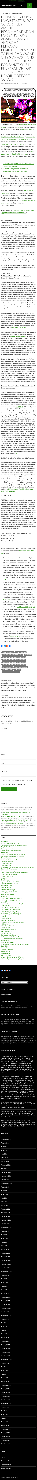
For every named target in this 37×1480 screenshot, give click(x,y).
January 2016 (5, 1389)
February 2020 (5, 1209)
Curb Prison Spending (8, 871)
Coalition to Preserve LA (9, 869)
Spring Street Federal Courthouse (13, 144)
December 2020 (6, 1172)
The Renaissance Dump (8, 935)
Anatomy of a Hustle (7, 849)
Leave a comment (22, 83)
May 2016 (4, 1374)
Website (4, 772)
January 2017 (5, 1345)
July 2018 (4, 1279)
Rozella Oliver (7, 669)
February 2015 (5, 1429)
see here (19, 127)
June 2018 (4, 1282)
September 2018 (6, 1271)
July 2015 (4, 1411)
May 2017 (4, 1330)
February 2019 (5, 1253)
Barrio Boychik (6, 852)
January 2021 (5, 1168)
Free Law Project (6, 885)
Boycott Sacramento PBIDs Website (12, 856)
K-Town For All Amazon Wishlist (12, 824)
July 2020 (4, 1191)
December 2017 (6, 1304)
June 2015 (4, 1414)
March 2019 (5, 1249)
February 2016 (5, 1385)
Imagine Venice (6, 887)
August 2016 (5, 1363)
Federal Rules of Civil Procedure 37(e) (14, 664)
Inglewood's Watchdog (8, 889)
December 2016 (6, 1348)
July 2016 (4, 1367)
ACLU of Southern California (10, 843)
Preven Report (5, 927)
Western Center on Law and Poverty (12, 957)
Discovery (28, 654)
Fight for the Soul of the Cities (10, 882)
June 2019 (4, 1238)
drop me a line (14, 1044)
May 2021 (4, 1154)
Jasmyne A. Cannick (7, 894)
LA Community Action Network (11, 911)
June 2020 (4, 1194)
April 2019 (4, 1246)
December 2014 (6, 1436)
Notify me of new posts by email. (14, 784)
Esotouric (4, 878)
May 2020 (4, 1198)
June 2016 (4, 1370)
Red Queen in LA (6, 931)
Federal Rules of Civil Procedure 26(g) (14, 662)
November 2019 (6, 1220)
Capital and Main (6, 865)
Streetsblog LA (5, 951)
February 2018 (5, 1297)
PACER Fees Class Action (9, 926)
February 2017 (5, 1341)
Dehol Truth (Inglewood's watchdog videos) (14, 872)
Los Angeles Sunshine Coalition (11, 915)
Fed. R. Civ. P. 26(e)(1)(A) (19, 327)
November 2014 (6, 1440)
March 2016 (5, 1381)
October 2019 (5, 1224)
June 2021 (4, 1150)
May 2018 (4, 1286)
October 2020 (5, 1179)
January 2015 (5, 1433)
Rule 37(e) (6, 599)
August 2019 (5, 1231)
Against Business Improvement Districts (14, 845)
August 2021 (5, 1143)
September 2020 (6, 1183)
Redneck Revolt (6, 933)
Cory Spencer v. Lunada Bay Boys (12, 13)
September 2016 (6, 1359)
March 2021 (5, 1161)
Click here (4, 1006)
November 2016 (6, 1352)
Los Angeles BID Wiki (10, 1036)
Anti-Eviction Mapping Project (11, 850)
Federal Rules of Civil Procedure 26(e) (14, 659)
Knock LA (4, 896)
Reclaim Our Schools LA (8, 929)
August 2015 (5, 1407)
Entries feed (5, 1461)
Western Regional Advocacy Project (12, 959)
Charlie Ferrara (21, 652)
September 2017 (6, 1315)
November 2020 (6, 1176)
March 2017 (5, 1337)
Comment (5, 728)
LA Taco (3, 916)
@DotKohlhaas (6, 994)
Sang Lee (17, 669)
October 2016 (5, 1356)
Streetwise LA (5, 953)
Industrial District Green (9, 891)
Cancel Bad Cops (6, 863)
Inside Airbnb (5, 893)
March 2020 (5, 1205)
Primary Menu (34, 5)
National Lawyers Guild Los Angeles (12, 922)
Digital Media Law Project (9, 874)
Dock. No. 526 (15, 636)
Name (3, 754)
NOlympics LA (5, 924)
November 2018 (6, 1264)
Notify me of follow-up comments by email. (18, 780)
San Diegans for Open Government (12, 939)
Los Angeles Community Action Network (15, 820)
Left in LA (4, 902)
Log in (3, 1457)
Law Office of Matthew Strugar (11, 900)
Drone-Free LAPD (7, 876)
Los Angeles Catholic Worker (11, 816)
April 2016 (4, 1378)
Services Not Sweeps (7, 942)
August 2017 (5, 1319)
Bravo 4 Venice (6, 858)
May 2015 (4, 1418)
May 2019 (4, 1242)
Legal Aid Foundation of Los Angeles (12, 904)
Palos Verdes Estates (21, 667)
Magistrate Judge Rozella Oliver (12, 137)
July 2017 (4, 1323)
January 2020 (5, 1213)
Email (3, 763)
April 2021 (4, 1157)
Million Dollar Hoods (8, 920)
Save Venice (5, 940)
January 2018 (5, 1301)
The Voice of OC (6, 955)
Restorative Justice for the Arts (11, 937)
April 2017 (4, 1334)
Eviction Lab (5, 880)
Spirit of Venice (6, 948)
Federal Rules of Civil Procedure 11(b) (14, 657)
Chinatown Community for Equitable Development (17, 867)
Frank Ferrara (7, 667)
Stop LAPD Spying (7, 950)
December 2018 (6, 1260)
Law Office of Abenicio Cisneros (11, 898)
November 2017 (6, 1308)
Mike (14, 83)
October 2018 (5, 1268)
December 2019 (6, 1216)
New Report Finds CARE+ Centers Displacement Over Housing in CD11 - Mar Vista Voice (18, 1057)
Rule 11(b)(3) (19, 407)
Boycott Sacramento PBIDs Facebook (13, 854)
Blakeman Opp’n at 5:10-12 (18, 336)
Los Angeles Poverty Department (11, 913)
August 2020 (5, 1187)
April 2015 (4, 1422)
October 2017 (5, 1312)
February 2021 (5, 1165)
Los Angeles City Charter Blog (10, 909)
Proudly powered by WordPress (9, 1477)
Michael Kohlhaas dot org (11, 5)
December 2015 (6, 1392)
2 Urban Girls (5, 841)
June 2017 (4, 1326)
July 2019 (4, 1235)
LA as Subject (5, 905)
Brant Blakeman (8, 652)
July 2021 (4, 1146)
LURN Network (6, 918)
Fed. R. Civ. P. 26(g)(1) (24, 607)
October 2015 (5, 1400)
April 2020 (4, 1202)
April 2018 (4, 1290)
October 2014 (5, 1444)
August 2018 (5, 1275)
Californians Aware (7, 861)
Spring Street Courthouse (11, 672)
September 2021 (6, 1139)
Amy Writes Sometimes (8, 847)
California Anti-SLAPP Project (10, 860)
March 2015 (5, 1425)
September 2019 (6, 1227)
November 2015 (6, 1396)
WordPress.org (6, 1468)
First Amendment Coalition (9, 883)
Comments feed (6, 1464)
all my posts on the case (28, 129)
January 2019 (5, 1257)
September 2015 (6, 1403)
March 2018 (5, 1293)
